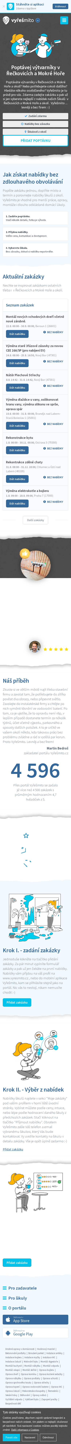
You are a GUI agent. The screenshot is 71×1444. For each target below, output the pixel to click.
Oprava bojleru (46, 1370)
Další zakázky (35, 520)
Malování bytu (31, 1361)
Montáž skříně (29, 1370)
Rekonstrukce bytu (19, 438)
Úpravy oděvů (39, 1395)
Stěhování (25, 1395)
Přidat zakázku (17, 1002)
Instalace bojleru (13, 1357)
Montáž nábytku (32, 1365)
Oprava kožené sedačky (50, 1374)
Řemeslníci (53, 1391)
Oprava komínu (28, 1374)
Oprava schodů (50, 1378)
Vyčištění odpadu (13, 1399)
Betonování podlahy (15, 1353)
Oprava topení (12, 1386)
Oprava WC (56, 1386)
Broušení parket (36, 1353)
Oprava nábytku (13, 1378)
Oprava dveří (11, 1374)
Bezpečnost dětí (13, 1403)
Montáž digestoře (49, 1361)
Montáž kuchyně (13, 1365)
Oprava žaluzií (12, 1391)
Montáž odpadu (51, 1365)
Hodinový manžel (46, 1349)
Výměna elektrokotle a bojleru (27, 491)
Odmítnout (48, 1437)
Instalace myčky (32, 1357)
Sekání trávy (11, 1395)
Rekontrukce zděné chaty (24, 462)
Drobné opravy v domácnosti (19, 1349)
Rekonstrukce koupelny (33, 1391)
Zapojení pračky (49, 1399)
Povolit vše (11, 1437)
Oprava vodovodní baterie (35, 1386)
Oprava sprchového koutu (18, 1382)
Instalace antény (54, 1353)
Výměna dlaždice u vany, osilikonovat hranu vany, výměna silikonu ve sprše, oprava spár (32, 404)
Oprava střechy (41, 1382)
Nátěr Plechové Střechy (23, 375)
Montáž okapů (12, 1370)
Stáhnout (60, 6)
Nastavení (30, 1437)
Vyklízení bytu (32, 1399)
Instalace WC (49, 1357)
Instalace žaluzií (13, 1361)
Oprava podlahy (32, 1378)
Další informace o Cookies (25, 1429)
